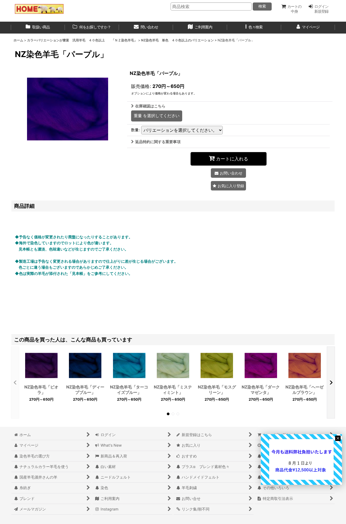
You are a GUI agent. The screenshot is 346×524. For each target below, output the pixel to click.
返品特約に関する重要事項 (158, 141)
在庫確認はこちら (150, 106)
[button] (254, 28)
